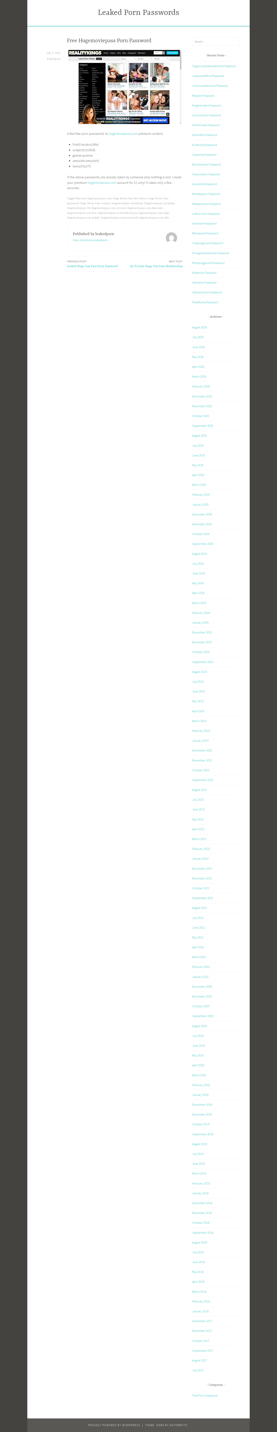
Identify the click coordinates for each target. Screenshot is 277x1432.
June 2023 (198, 691)
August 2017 (199, 1360)
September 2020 (202, 1016)
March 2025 (199, 485)
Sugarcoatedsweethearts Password (214, 66)
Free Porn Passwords (205, 1395)
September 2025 (202, 426)
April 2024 (198, 593)
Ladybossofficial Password (208, 76)
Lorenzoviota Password (206, 115)
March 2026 (199, 376)
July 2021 (198, 918)
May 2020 (198, 1055)
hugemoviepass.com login (153, 213)
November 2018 (202, 1213)
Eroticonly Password (204, 145)
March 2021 (199, 957)
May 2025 (198, 465)
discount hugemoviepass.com (93, 198)
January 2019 (200, 1193)
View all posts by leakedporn (90, 240)
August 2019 (199, 1144)
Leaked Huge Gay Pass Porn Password (92, 264)
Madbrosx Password (204, 272)
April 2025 (198, 475)
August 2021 (199, 908)
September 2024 (202, 544)
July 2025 (198, 445)
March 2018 (199, 1291)
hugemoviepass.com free (81, 213)
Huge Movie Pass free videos (130, 198)
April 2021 (198, 947)
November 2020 (202, 996)
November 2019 (202, 1114)
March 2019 (199, 1173)
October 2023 (200, 652)
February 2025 (201, 494)
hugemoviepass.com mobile (83, 217)
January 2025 (200, 504)
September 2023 (202, 662)
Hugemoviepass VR (78, 208)
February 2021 (201, 967)
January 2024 (200, 622)
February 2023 (201, 731)
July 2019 (198, 1154)
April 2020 (198, 1065)
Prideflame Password (205, 302)
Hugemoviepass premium (159, 203)
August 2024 (199, 554)
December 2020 (202, 986)
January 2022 (200, 858)
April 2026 (198, 367)
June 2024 (198, 573)
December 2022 (202, 750)
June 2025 (198, 455)
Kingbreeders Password (206, 105)
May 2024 (198, 583)
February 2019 (201, 1183)
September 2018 (202, 1232)
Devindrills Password (204, 135)
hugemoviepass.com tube (154, 217)
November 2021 (202, 878)
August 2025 (199, 435)
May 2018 (198, 1272)
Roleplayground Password (208, 263)
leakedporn (53, 59)
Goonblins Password (204, 184)
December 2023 (202, 632)
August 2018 (199, 1242)
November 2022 (202, 760)
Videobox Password (204, 282)
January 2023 (200, 740)
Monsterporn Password (206, 194)
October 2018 (200, 1222)
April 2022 (198, 829)
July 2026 (198, 337)
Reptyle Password (203, 95)
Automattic (179, 1425)
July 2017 (198, 1370)
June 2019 (198, 1163)
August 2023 (199, 672)
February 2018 (201, 1301)
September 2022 (202, 780)
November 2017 (202, 1331)
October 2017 (200, 1341)
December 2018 (202, 1203)
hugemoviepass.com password (119, 217)
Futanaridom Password (206, 174)
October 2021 (200, 888)
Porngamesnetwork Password (210, 253)
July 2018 (198, 1252)
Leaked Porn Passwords (138, 12)
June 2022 (198, 809)
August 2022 (199, 790)
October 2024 (200, 534)
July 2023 (198, 681)
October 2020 (200, 1006)
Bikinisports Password (205, 233)
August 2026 (199, 327)
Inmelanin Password (204, 223)
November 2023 (202, 642)
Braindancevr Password (206, 164)
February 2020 (201, 1085)
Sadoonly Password (204, 154)
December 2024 (202, 514)
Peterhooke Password (205, 125)
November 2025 (202, 406)
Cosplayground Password (207, 243)
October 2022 (200, 770)
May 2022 (198, 819)
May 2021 (198, 937)
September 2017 (202, 1350)
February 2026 (201, 386)
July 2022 (198, 799)
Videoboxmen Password (207, 292)
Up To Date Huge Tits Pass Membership (156, 264)
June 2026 (198, 347)
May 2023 (198, 701)
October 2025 (200, 416)
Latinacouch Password (206, 213)
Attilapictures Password (206, 204)
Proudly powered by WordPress (114, 1425)
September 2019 (202, 1134)
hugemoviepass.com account (109, 208)
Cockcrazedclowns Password (210, 85)
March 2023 (199, 721)
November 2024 (202, 524)
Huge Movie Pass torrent (95, 203)
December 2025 (202, 396)
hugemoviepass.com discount (144, 208)
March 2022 (199, 839)
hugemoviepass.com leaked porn (117, 213)
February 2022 (201, 849)
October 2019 (200, 1124)
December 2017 (202, 1321)
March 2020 (199, 1075)
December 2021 (202, 868)
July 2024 (198, 563)
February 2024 (201, 613)
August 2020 (199, 1026)
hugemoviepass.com (123, 133)
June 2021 (198, 927)
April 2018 (198, 1281)
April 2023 (198, 711)
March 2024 (199, 603)
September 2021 (202, 898)
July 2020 (198, 1036)
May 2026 (198, 357)
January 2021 (200, 977)
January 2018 (200, 1311)
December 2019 (202, 1104)
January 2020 (200, 1095)
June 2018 (198, 1262)
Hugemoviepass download (127, 203)
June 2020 (198, 1045)
